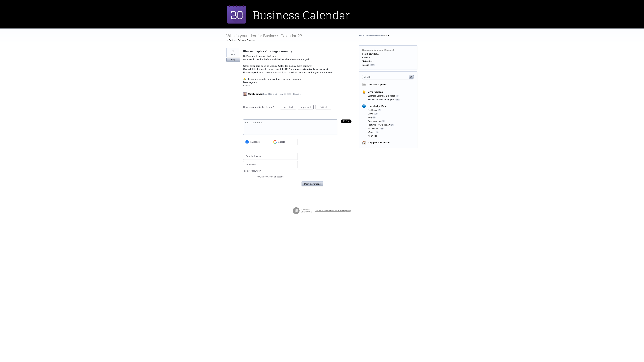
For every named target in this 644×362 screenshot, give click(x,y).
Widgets (371, 132)
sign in (386, 35)
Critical (325, 107)
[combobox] (386, 77)
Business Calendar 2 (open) (378, 50)
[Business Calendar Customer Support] (296, 14)
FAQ (370, 117)
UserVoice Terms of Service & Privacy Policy (333, 210)
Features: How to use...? (379, 125)
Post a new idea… (370, 54)
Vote (233, 60)
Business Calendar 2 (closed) (381, 96)
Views (370, 114)
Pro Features (374, 128)
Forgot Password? (252, 171)
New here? (270, 177)
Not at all (289, 107)
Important (307, 107)
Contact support (377, 84)
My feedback (368, 61)
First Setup (373, 110)
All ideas (366, 57)
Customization (374, 121)
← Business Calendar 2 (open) (240, 40)
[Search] (411, 77)
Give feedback (376, 91)
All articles (372, 136)
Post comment (312, 184)
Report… (297, 94)
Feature (365, 65)
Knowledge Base (377, 106)
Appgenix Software (379, 142)
